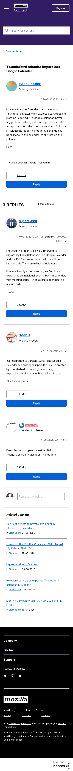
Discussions (13, 51)
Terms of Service (35, 708)
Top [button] (5, 762)
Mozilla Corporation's (20, 722)
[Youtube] (20, 674)
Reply (36, 183)
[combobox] (36, 30)
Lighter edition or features (22, 562)
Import (33, 162)
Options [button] (68, 51)
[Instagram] (12, 674)
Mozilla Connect (21, 8)
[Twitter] (5, 674)
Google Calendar (19, 162)
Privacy (7, 714)
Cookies (26, 714)
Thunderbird (44, 162)
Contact (45, 714)
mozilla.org (9, 708)
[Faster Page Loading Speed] (67, 203)
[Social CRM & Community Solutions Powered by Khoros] (61, 763)
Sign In (60, 8)
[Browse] (7, 8)
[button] (11, 175)
